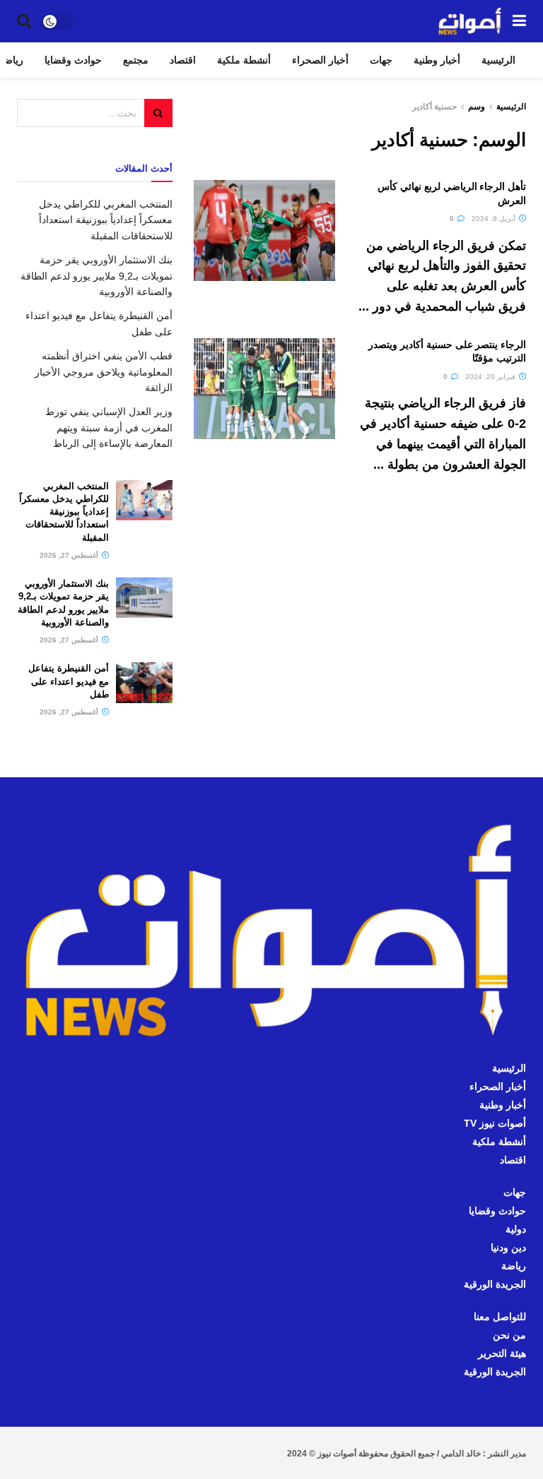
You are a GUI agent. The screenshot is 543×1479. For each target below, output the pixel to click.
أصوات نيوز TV (495, 1123)
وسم (476, 107)
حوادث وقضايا (73, 60)
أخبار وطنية (437, 60)
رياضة (513, 1265)
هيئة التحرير (502, 1353)
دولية (516, 1229)
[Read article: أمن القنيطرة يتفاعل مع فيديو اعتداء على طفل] (144, 682)
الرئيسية (498, 60)
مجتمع (135, 60)
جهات (381, 60)
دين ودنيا (508, 1247)
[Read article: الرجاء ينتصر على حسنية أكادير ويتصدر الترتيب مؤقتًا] (264, 388)
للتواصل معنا (500, 1316)
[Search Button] (24, 21)
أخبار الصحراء (320, 60)
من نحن (509, 1335)
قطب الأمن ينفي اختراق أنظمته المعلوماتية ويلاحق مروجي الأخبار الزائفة (104, 371)
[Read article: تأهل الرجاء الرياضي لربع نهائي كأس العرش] (264, 230)
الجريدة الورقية (495, 1284)
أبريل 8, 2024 (495, 218)
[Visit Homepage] (470, 21)
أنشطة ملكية (244, 60)
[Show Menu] (519, 21)
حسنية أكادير (434, 107)
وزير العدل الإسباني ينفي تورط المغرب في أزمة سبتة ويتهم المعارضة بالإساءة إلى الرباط (109, 427)
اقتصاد (183, 60)
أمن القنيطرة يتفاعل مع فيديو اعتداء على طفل (68, 681)
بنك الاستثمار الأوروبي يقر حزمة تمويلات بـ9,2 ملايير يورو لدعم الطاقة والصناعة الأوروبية (97, 275)
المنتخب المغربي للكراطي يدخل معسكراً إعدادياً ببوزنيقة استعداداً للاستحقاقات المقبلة (106, 219)
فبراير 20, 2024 (491, 377)
